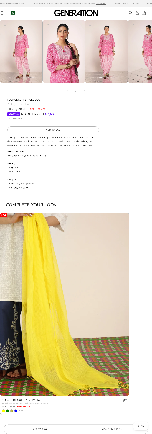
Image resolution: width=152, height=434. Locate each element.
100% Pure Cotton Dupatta (21, 400)
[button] (130, 13)
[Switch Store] (12, 13)
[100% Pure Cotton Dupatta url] (64, 304)
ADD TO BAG (53, 129)
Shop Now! (101, 3)
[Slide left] (68, 91)
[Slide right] (84, 91)
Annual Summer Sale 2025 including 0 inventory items (25, 403)
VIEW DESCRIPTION (112, 429)
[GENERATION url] (76, 13)
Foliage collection (18, 104)
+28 (21, 410)
